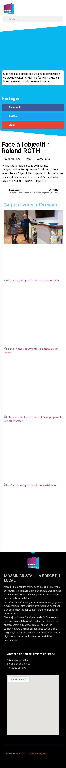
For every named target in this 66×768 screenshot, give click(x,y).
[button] (60, 7)
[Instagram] (42, 760)
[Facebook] (23, 760)
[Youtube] (30, 760)
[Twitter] (36, 760)
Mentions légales (38, 753)
